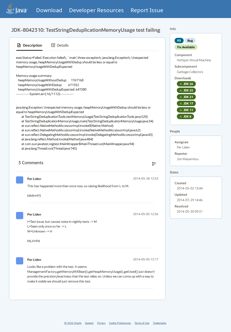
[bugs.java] (17, 8)
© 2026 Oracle (72, 323)
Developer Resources (96, 10)
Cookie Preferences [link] (120, 323)
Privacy (101, 323)
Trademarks (159, 323)
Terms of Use (141, 323)
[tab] (29, 45)
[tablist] (87, 45)
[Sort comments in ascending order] (154, 164)
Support (89, 323)
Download (49, 10)
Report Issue (147, 10)
